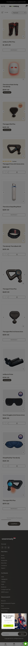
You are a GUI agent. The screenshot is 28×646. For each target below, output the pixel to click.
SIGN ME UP (8, 625)
